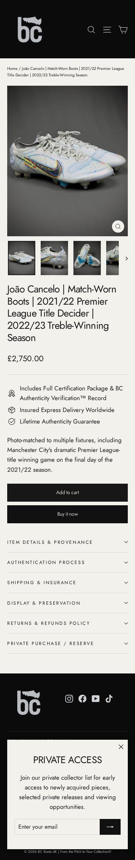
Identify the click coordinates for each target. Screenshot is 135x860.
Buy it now (67, 514)
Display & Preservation (44, 603)
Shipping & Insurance (42, 582)
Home (12, 68)
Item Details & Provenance (50, 542)
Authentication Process (46, 562)
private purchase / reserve (50, 643)
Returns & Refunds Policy (48, 623)
